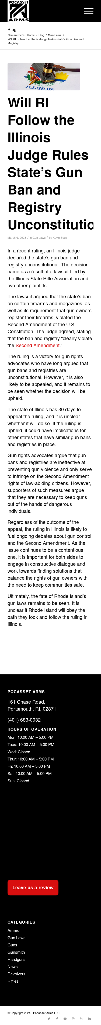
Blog (12, 29)
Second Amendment (38, 344)
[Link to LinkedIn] (89, 1018)
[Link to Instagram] (73, 1018)
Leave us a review (33, 887)
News (13, 966)
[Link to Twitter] (49, 1018)
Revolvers (17, 973)
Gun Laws (39, 238)
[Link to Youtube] (65, 1018)
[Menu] (86, 11)
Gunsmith (16, 952)
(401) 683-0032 (24, 719)
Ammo (13, 930)
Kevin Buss (60, 238)
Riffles (13, 981)
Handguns (17, 959)
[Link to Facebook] (57, 1018)
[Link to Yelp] (81, 1018)
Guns (12, 944)
